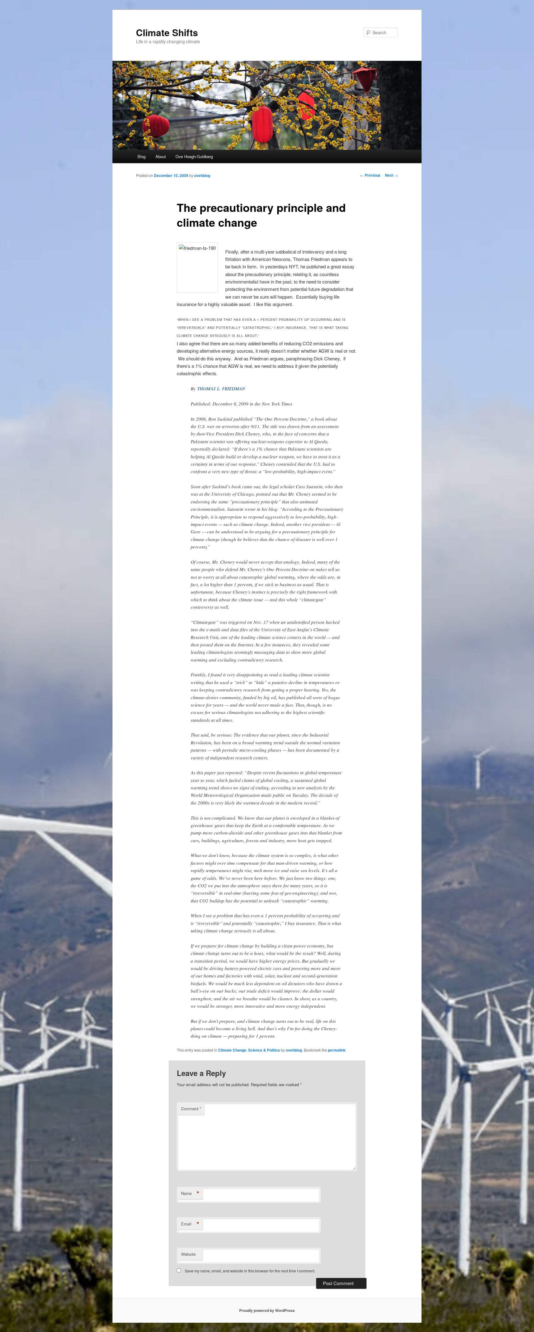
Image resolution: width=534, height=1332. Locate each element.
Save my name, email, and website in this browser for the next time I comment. (250, 1270)
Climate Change (232, 1050)
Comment (191, 1108)
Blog (142, 156)
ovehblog (202, 175)
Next (391, 175)
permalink (336, 1050)
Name (190, 1193)
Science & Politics (264, 1050)
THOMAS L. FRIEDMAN (221, 388)
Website (188, 1254)
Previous (370, 175)
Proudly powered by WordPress (267, 1310)
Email (190, 1224)
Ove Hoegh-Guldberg (194, 156)
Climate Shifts (167, 32)
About (160, 156)
